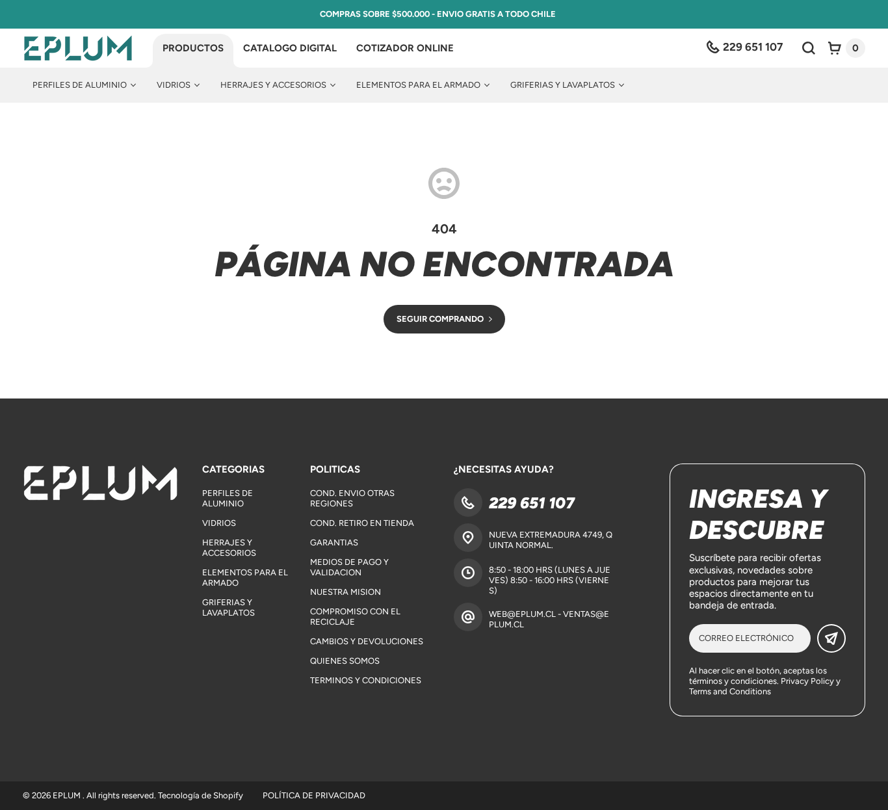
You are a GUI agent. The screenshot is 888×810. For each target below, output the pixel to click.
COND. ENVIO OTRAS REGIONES (352, 498)
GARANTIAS (334, 542)
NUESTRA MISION (345, 592)
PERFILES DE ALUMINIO (227, 498)
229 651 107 (532, 502)
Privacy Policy (807, 681)
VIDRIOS (219, 523)
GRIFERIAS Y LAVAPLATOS (228, 607)
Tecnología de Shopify (200, 795)
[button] (846, 48)
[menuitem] (84, 85)
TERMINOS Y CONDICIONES (365, 680)
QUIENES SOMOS (345, 661)
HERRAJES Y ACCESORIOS (229, 548)
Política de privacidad (314, 795)
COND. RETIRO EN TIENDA (362, 523)
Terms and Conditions (730, 691)
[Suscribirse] (831, 638)
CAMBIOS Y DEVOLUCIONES (366, 641)
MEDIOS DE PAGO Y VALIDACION (349, 567)
